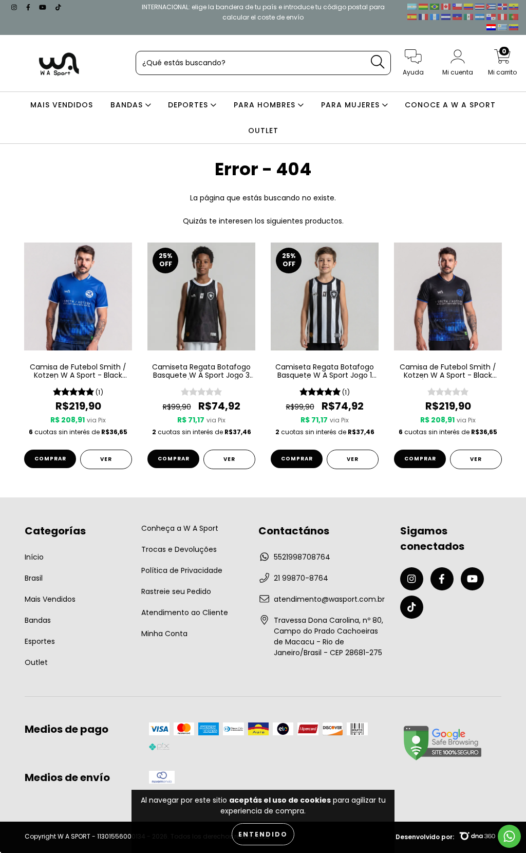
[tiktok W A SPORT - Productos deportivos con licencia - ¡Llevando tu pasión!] (58, 7)
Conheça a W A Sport (179, 528)
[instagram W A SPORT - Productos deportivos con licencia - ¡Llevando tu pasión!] (15, 7)
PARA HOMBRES (266, 105)
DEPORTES (189, 105)
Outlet (36, 662)
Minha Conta (164, 633)
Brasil (34, 578)
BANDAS (127, 105)
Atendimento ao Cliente (184, 612)
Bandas (38, 620)
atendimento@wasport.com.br (329, 599)
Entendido (263, 834)
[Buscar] (377, 62)
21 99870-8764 (301, 578)
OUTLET (263, 130)
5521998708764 (302, 557)
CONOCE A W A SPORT (450, 105)
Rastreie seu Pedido (176, 591)
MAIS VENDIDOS (61, 105)
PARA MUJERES (351, 105)
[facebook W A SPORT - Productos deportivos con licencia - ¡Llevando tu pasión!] (29, 7)
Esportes (40, 641)
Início (34, 557)
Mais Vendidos (50, 599)
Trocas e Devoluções (179, 549)
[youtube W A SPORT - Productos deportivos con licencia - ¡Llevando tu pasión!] (43, 7)
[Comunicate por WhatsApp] (509, 836)
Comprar (50, 458)
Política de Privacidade (181, 570)
